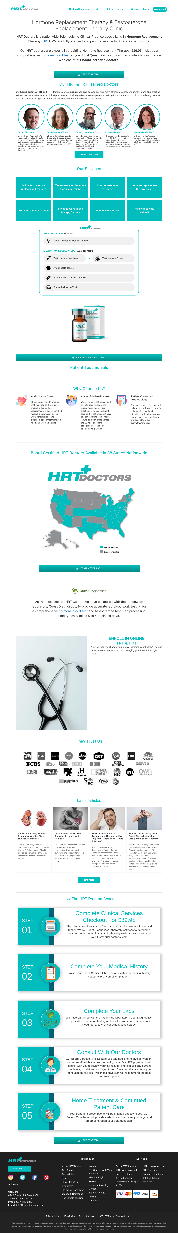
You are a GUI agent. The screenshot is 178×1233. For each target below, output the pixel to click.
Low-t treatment (124, 1174)
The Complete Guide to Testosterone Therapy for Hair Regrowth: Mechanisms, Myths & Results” (107, 837)
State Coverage (97, 1192)
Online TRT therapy (126, 1166)
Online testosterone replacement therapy (33, 187)
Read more (89, 880)
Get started (160, 9)
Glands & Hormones (72, 1194)
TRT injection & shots (127, 1170)
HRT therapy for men (154, 1166)
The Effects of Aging (72, 1198)
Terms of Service (86, 1216)
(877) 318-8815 (24, 1202)
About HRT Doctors (72, 1166)
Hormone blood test (107, 210)
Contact (135, 9)
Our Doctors (68, 1170)
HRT (46, 41)
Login (146, 9)
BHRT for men (150, 1170)
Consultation (68, 1174)
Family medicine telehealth (144, 210)
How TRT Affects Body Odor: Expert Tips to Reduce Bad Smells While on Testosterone (143, 836)
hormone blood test (55, 55)
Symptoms (67, 1186)
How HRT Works (70, 1182)
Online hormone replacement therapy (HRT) (127, 1181)
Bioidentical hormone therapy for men (70, 210)
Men (98, 9)
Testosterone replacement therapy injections (70, 187)
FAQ (64, 1178)
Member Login (96, 1177)
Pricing (110, 9)
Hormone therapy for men (34, 210)
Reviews (93, 1181)
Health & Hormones (79, 9)
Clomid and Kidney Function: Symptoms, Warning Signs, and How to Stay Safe (32, 836)
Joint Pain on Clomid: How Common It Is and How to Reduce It (68, 836)
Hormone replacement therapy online (144, 187)
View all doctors (89, 154)
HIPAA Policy (69, 1216)
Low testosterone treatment (107, 187)
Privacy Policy (52, 1216)
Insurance (94, 1166)
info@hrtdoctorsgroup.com (30, 1205)
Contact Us (95, 1200)
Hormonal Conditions (73, 1190)
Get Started (19, 1168)
